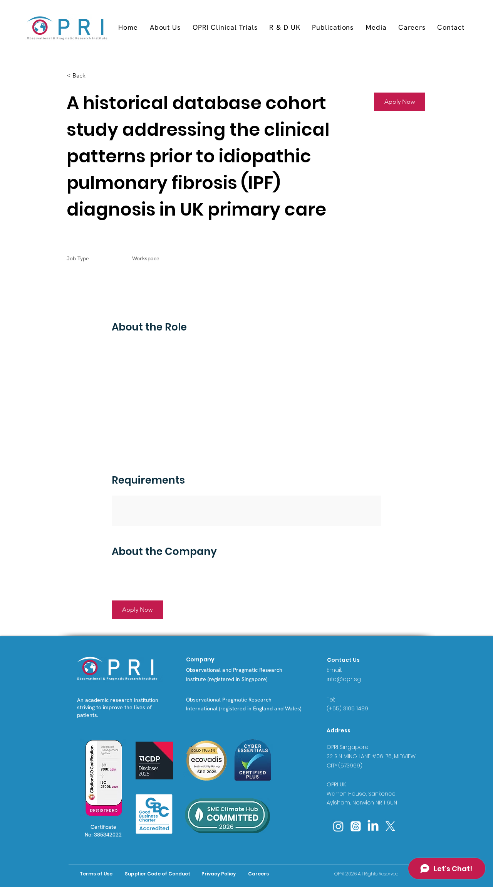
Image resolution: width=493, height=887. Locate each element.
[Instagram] (338, 826)
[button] (225, 27)
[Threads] (355, 826)
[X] (390, 826)
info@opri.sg (344, 679)
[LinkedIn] (373, 826)
